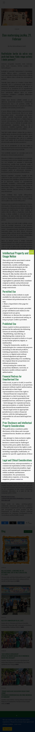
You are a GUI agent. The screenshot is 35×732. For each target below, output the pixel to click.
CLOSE (31, 252)
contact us (19, 479)
